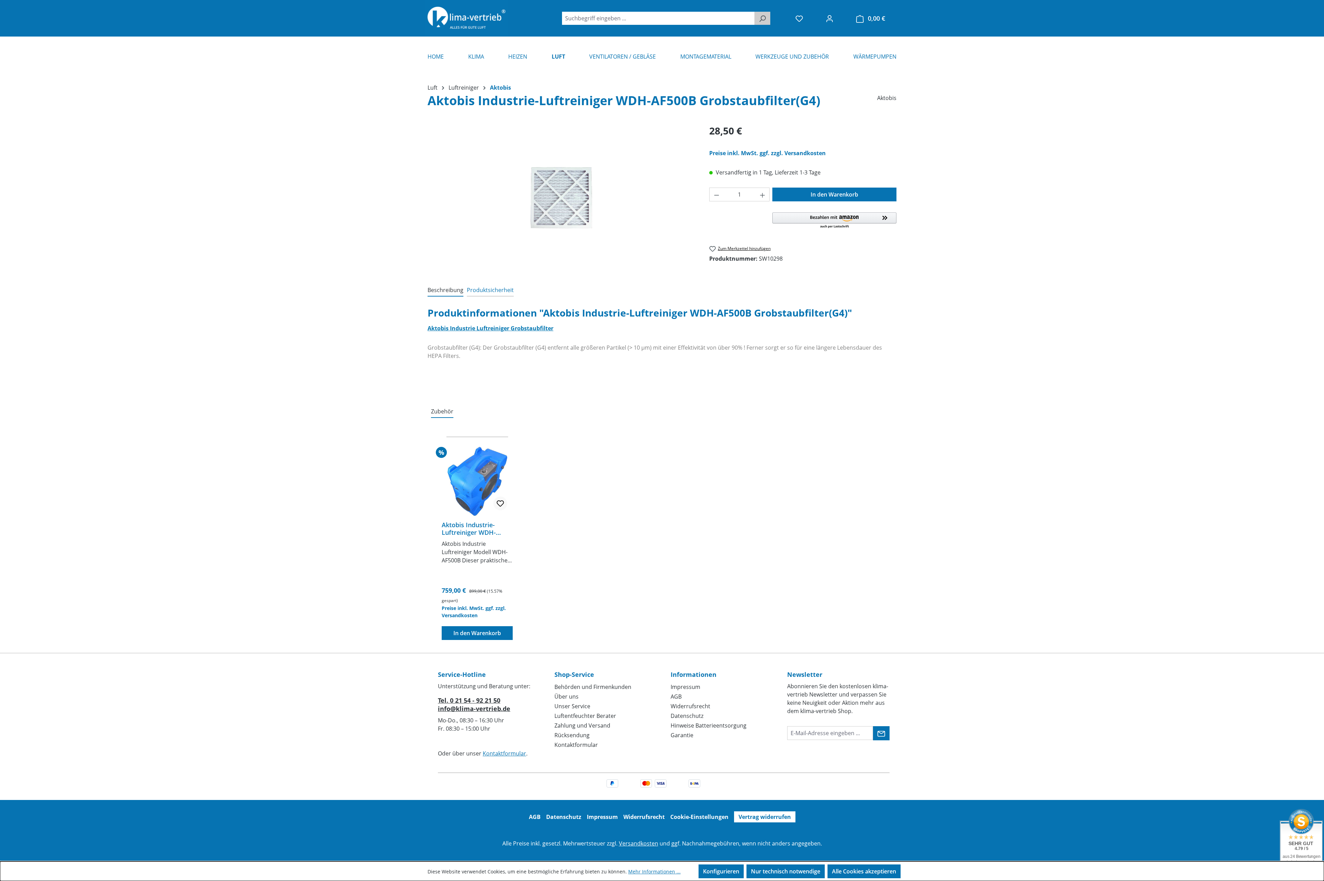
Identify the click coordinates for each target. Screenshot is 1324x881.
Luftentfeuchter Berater (585, 716)
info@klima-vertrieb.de (474, 708)
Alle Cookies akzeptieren (864, 871)
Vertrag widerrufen (765, 817)
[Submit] (881, 733)
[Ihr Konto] (829, 18)
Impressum (685, 687)
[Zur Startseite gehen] (466, 18)
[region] (561, 197)
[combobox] (658, 18)
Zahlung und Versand (582, 725)
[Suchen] (762, 18)
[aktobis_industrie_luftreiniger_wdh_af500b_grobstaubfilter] (561, 197)
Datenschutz (687, 716)
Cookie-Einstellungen (699, 817)
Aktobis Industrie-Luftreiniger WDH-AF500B (469, 528)
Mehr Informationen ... (654, 871)
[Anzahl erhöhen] (762, 194)
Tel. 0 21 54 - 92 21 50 (469, 700)
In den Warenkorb (834, 194)
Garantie (682, 735)
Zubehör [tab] (442, 411)
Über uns (566, 696)
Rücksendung (572, 735)
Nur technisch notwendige (785, 871)
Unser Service (572, 706)
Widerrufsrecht (690, 706)
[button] (834, 220)
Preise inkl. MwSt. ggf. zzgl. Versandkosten (767, 153)
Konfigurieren (721, 871)
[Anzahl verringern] (716, 194)
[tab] (445, 290)
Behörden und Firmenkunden (592, 687)
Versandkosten (638, 843)
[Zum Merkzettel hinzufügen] (500, 503)
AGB (676, 696)
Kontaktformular (504, 753)
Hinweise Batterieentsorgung (708, 725)
